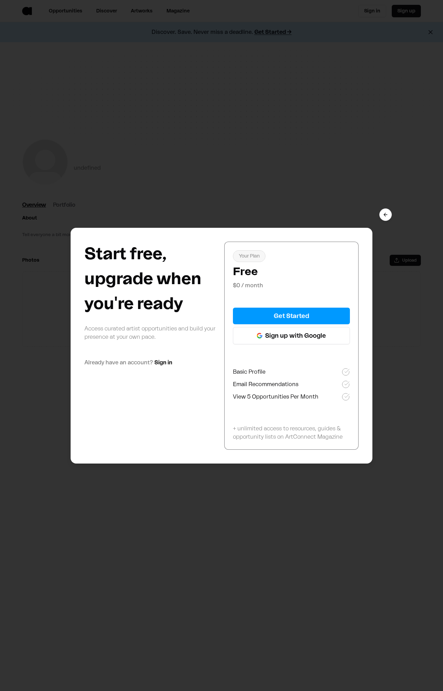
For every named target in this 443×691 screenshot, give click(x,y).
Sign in (163, 362)
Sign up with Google (295, 336)
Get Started (291, 316)
